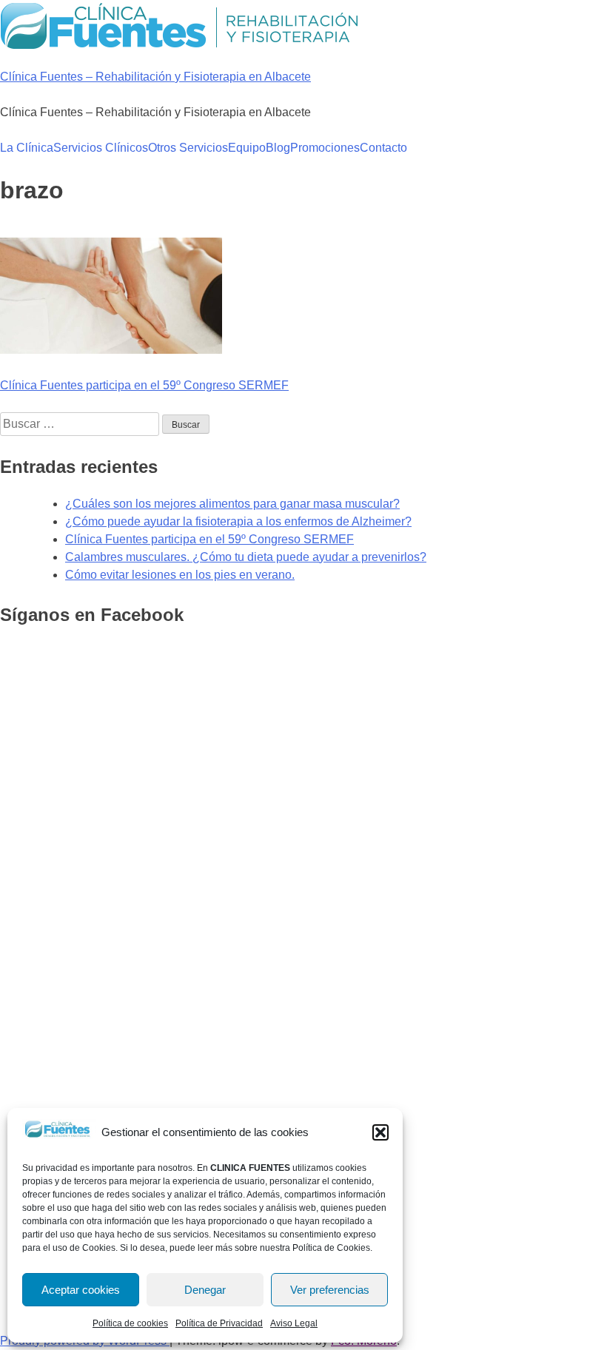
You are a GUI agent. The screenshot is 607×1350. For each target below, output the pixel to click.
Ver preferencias (329, 1289)
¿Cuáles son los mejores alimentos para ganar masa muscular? (232, 503)
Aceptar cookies (80, 1289)
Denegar (205, 1289)
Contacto (383, 147)
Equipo (247, 147)
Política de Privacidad (219, 1323)
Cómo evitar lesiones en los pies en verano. (180, 574)
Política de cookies (130, 1323)
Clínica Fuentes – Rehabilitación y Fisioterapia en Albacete (155, 76)
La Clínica (26, 147)
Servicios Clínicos (100, 147)
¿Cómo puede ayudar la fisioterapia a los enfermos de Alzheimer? (238, 521)
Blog (278, 147)
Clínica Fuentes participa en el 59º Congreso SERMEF (144, 385)
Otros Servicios (188, 147)
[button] (380, 1132)
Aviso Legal (294, 1323)
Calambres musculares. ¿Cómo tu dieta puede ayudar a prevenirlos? (245, 557)
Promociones (325, 147)
